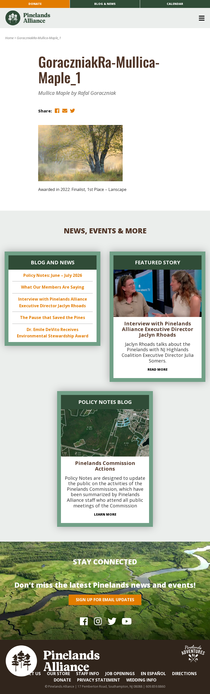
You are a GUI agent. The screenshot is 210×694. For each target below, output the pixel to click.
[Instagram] (97, 621)
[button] (103, 18)
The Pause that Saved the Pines (52, 317)
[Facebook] (83, 621)
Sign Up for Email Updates (105, 599)
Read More (157, 369)
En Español (153, 673)
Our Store (58, 673)
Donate (34, 4)
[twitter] (72, 110)
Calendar (175, 4)
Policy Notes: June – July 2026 (52, 275)
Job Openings (120, 673)
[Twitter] (112, 621)
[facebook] (57, 110)
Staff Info (87, 673)
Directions (184, 673)
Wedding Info (141, 680)
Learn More (105, 514)
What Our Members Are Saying (52, 287)
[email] (64, 110)
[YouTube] (126, 621)
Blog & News (105, 4)
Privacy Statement (98, 680)
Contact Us (27, 673)
